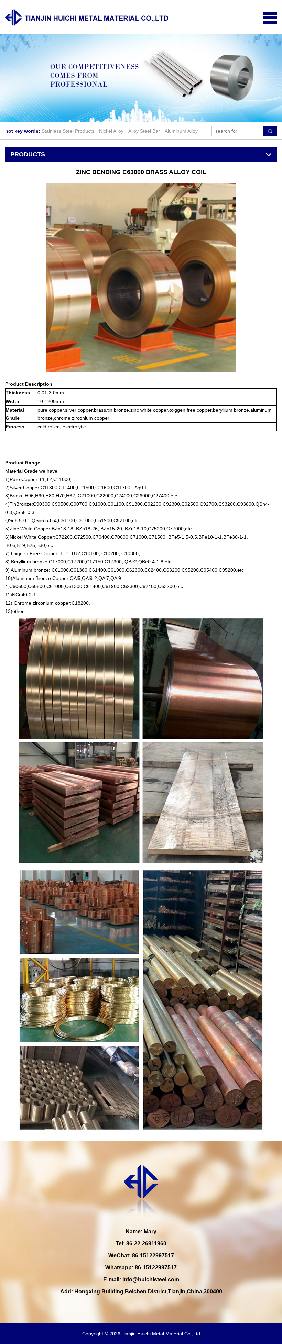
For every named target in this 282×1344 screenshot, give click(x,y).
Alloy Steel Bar (144, 131)
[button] (132, 115)
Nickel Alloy (111, 131)
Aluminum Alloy (181, 131)
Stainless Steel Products (68, 131)
